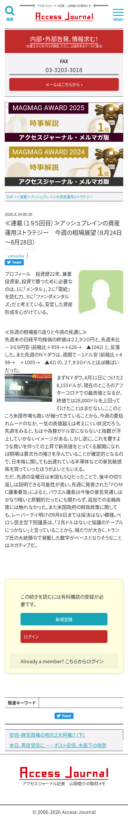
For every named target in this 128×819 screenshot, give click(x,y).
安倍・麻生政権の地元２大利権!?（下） (47, 734)
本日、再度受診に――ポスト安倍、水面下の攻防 (58, 745)
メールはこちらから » (64, 84)
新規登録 (64, 619)
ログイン (31, 636)
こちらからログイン (84, 661)
